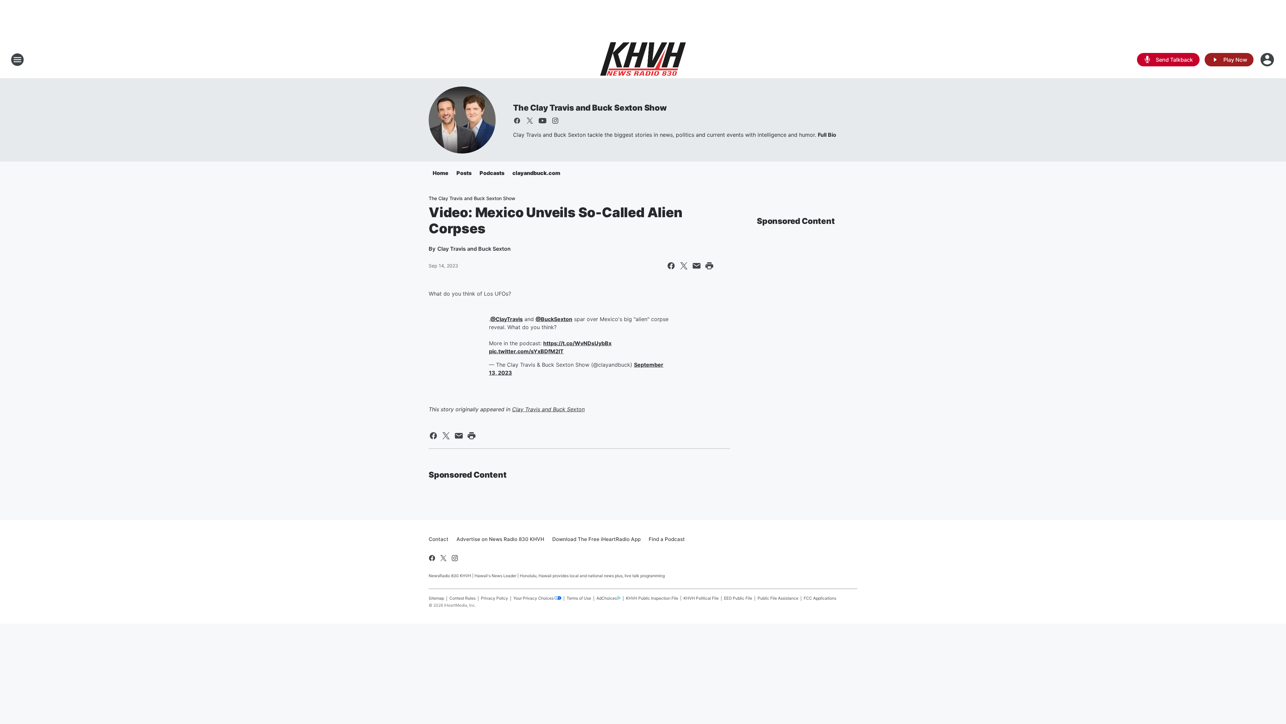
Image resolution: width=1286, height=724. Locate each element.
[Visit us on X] (530, 121)
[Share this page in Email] (696, 265)
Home (440, 173)
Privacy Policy (494, 598)
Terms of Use (579, 598)
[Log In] (1268, 59)
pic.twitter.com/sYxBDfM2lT (526, 351)
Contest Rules (462, 598)
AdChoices (606, 598)
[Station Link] (643, 59)
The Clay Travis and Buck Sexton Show (590, 108)
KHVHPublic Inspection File (652, 598)
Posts (464, 173)
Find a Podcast (667, 539)
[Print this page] (709, 265)
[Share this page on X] (684, 265)
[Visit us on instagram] (555, 121)
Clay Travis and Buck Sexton (548, 409)
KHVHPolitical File (701, 598)
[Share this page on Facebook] (671, 265)
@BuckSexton (553, 319)
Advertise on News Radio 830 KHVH (500, 539)
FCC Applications (820, 598)
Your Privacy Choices (533, 598)
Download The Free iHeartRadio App (596, 539)
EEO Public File (738, 598)
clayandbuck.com (536, 173)
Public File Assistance (778, 598)
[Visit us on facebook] (517, 121)
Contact (438, 539)
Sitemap (436, 598)
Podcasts (492, 173)
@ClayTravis (506, 319)
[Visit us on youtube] (543, 121)
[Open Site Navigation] (17, 59)
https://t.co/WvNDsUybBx (577, 343)
